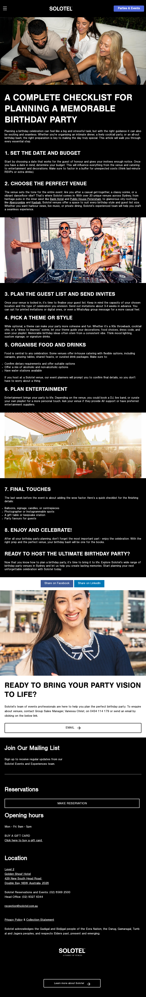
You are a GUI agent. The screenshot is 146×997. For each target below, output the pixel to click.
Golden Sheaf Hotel (18, 874)
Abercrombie (17, 202)
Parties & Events (129, 8)
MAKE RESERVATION (72, 803)
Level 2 (9, 869)
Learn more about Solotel (69, 983)
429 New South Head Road (23, 878)
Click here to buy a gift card (24, 840)
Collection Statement (40, 920)
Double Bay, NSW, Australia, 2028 (27, 883)
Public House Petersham (85, 199)
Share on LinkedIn (89, 583)
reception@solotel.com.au (21, 906)
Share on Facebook (56, 583)
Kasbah (36, 202)
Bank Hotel (57, 199)
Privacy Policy (14, 920)
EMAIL (70, 727)
